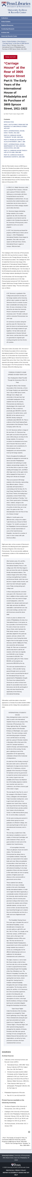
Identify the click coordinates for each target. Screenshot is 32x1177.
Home (4, 41)
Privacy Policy (20, 1170)
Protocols (10, 1170)
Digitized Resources (7, 25)
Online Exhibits (5, 21)
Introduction (9, 122)
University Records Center (9, 36)
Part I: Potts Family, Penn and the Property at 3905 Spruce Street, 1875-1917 (16, 126)
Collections (4, 18)
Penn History (21, 41)
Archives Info (5, 32)
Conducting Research (7, 29)
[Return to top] (29, 1132)
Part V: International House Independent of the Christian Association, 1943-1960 (14, 146)
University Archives (8, 1155)
